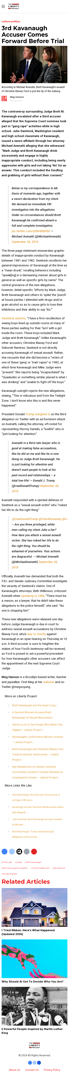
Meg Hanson (17, 96)
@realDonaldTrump (25, 519)
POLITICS (15, 21)
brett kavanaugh (33, 862)
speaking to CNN (32, 596)
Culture (6, 21)
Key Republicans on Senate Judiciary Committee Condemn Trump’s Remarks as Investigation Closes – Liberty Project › (37, 772)
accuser (18, 862)
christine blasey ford (40, 868)
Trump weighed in (38, 414)
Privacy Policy (52, 1070)
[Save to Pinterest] (34, 851)
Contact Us (32, 1070)
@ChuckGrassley (50, 519)
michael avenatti (9, 874)
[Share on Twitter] (12, 851)
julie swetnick (59, 868)
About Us (14, 1070)
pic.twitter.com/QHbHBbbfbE (31, 231)
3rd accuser (7, 862)
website (48, 682)
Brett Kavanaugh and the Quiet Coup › (34, 705)
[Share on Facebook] (4, 851)
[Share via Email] (27, 851)
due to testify (36, 634)
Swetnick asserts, (14, 318)
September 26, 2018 (25, 242)
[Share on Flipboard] (19, 851)
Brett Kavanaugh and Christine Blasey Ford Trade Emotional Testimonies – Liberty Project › (37, 754)
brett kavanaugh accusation (15, 868)
